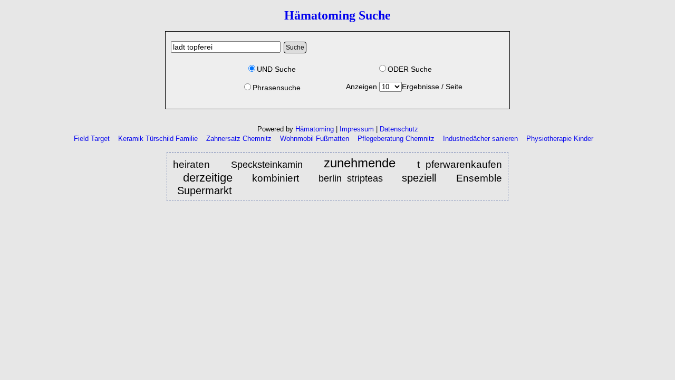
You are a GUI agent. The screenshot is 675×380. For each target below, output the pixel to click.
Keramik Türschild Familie (158, 138)
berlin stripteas (351, 178)
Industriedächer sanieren (480, 138)
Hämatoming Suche (337, 15)
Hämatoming (314, 129)
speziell (422, 178)
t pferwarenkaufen (460, 164)
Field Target (92, 138)
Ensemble (479, 178)
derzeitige (208, 177)
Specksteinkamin (267, 164)
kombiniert (278, 178)
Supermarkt (204, 190)
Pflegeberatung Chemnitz (396, 138)
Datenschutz (399, 129)
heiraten (194, 164)
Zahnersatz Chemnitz (239, 138)
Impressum (357, 129)
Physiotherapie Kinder (559, 138)
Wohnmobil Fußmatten (314, 138)
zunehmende (360, 163)
